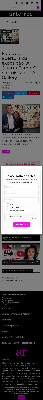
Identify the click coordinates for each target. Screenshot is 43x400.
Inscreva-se (21, 225)
